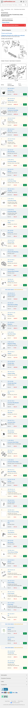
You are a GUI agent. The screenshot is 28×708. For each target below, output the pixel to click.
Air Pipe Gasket (11, 502)
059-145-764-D (11, 400)
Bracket (9, 561)
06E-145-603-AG (11, 108)
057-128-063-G (11, 322)
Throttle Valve (11, 363)
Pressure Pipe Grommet (13, 271)
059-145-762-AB (11, 479)
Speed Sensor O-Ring (13, 304)
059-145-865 (10, 381)
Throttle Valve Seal (12, 383)
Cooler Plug (10, 604)
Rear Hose (10, 314)
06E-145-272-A (11, 410)
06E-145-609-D (11, 259)
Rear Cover (10, 261)
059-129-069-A (11, 627)
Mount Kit (10, 451)
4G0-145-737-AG (11, 312)
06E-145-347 (10, 149)
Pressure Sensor (11, 294)
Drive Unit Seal (11, 151)
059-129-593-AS (11, 651)
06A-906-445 (10, 302)
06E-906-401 (10, 279)
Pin (8, 615)
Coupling (10, 190)
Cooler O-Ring (11, 582)
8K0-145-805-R (11, 88)
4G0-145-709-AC (11, 138)
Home (2, 9)
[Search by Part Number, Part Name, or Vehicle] (25, 5)
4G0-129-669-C (11, 269)
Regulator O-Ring (12, 343)
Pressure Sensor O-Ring (13, 511)
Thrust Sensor (11, 532)
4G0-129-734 (10, 250)
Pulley (9, 222)
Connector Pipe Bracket (13, 402)
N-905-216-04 (11, 341)
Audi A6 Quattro (7, 9)
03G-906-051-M (11, 293)
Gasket (9, 629)
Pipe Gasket (10, 542)
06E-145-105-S (11, 189)
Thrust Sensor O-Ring (13, 552)
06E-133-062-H (11, 430)
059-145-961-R (11, 560)
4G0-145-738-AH (11, 118)
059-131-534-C (11, 521)
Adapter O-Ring (11, 373)
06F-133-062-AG (11, 660)
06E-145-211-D (11, 129)
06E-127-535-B (11, 602)
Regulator (10, 324)
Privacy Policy (20, 701)
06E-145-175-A (11, 391)
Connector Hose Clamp (13, 442)
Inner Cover (10, 232)
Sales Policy (7, 701)
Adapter (9, 353)
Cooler (9, 571)
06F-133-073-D (11, 637)
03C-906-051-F (11, 530)
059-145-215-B (11, 500)
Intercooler (10, 90)
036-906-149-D (11, 510)
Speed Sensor (11, 281)
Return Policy (13, 701)
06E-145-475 (10, 169)
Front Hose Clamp (12, 161)
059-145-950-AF (11, 361)
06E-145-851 (10, 230)
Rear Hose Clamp (12, 333)
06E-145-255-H (11, 220)
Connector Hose (11, 422)
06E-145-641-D (11, 351)
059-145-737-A (11, 420)
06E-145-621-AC (11, 569)
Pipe (9, 522)
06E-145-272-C (11, 469)
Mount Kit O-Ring (12, 471)
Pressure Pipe (11, 242)
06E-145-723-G (11, 591)
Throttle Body (11, 432)
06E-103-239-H (11, 613)
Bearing (9, 171)
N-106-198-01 (11, 198)
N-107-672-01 (11, 209)
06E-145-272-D (11, 371)
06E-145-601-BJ (11, 98)
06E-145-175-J (11, 450)
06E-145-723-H (11, 580)
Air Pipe (9, 481)
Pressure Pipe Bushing (13, 251)
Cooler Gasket (11, 593)
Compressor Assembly (13, 110)
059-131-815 (10, 540)
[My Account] (23, 1)
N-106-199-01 (11, 159)
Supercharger (11, 100)
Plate (9, 392)
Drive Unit (10, 130)
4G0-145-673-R (11, 240)
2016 (12, 9)
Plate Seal (10, 412)
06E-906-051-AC (11, 489)
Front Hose (10, 119)
